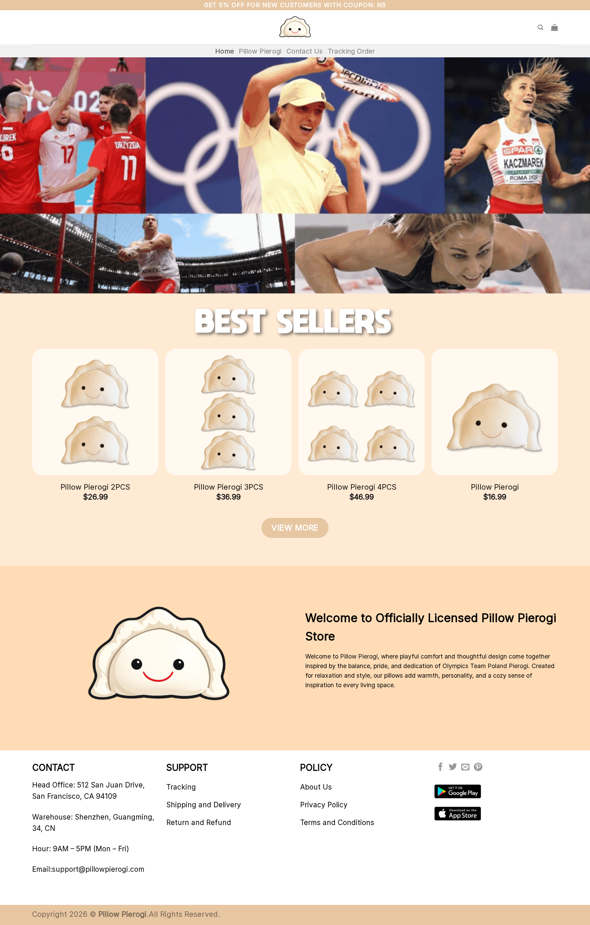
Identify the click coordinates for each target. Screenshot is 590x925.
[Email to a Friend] (465, 767)
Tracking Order (351, 51)
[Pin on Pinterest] (478, 767)
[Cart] (554, 27)
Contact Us (304, 51)
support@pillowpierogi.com (98, 869)
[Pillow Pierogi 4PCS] (361, 412)
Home (224, 51)
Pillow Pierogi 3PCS (228, 486)
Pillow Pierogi (260, 51)
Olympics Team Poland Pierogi (485, 665)
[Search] (540, 27)
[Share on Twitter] (453, 767)
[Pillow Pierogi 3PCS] (228, 412)
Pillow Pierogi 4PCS (361, 486)
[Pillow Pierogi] (295, 27)
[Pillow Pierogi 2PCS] (95, 412)
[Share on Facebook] (440, 767)
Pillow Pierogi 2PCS (95, 486)
